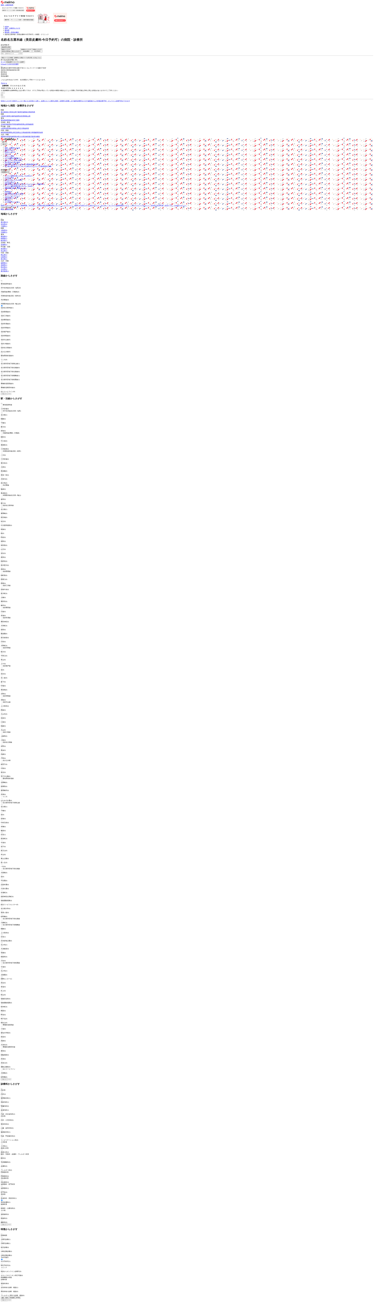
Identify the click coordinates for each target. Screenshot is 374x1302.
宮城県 (17, 124)
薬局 (11, 5)
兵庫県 (7, 116)
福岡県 (3, 136)
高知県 (40, 132)
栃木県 (28, 112)
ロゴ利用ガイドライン (12, 202)
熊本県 (17, 136)
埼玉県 (14, 112)
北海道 (3, 124)
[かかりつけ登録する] (1, 66)
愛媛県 (36, 132)
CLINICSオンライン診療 (13, 180)
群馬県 (32, 112)
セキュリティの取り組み (13, 160)
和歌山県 (27, 116)
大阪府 (3, 116)
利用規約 (8, 191)
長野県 (7, 128)
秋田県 (21, 124)
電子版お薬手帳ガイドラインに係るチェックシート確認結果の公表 (28, 166)
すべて (3, 62)
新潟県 (12, 128)
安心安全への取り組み (12, 162)
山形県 (26, 124)
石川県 (21, 128)
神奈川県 (8, 112)
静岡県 (7, 120)
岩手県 (12, 124)
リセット (4, 393)
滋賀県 (17, 116)
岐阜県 (12, 120)
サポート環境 (9, 156)
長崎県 (12, 136)
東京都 (3, 112)
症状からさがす (10, 152)
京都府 (12, 116)
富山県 (17, 128)
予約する (4, 83)
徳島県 (26, 132)
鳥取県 (3, 132)
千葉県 (18, 112)
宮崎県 (26, 136)
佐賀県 (7, 136)
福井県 (26, 128)
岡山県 (12, 132)
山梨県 (3, 128)
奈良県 (21, 116)
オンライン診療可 (19, 62)
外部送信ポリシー (11, 198)
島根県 (7, 132)
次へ (3, 97)
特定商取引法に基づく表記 (14, 194)
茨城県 (23, 112)
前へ (3, 92)
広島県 (17, 132)
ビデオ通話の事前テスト (13, 158)
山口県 (21, 132)
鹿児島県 (32, 136)
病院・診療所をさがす (12, 148)
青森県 (7, 124)
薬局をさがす (9, 150)
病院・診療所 (5, 5)
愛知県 (3, 120)
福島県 (31, 124)
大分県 (21, 136)
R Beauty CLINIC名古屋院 (10, 64)
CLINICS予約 (9, 178)
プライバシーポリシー (12, 196)
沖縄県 (37, 136)
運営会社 (8, 200)
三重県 (17, 120)
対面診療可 (9, 62)
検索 (21, 53)
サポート (8, 154)
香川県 (31, 132)
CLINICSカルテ (10, 182)
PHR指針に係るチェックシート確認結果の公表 (21, 164)
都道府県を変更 (6, 47)
